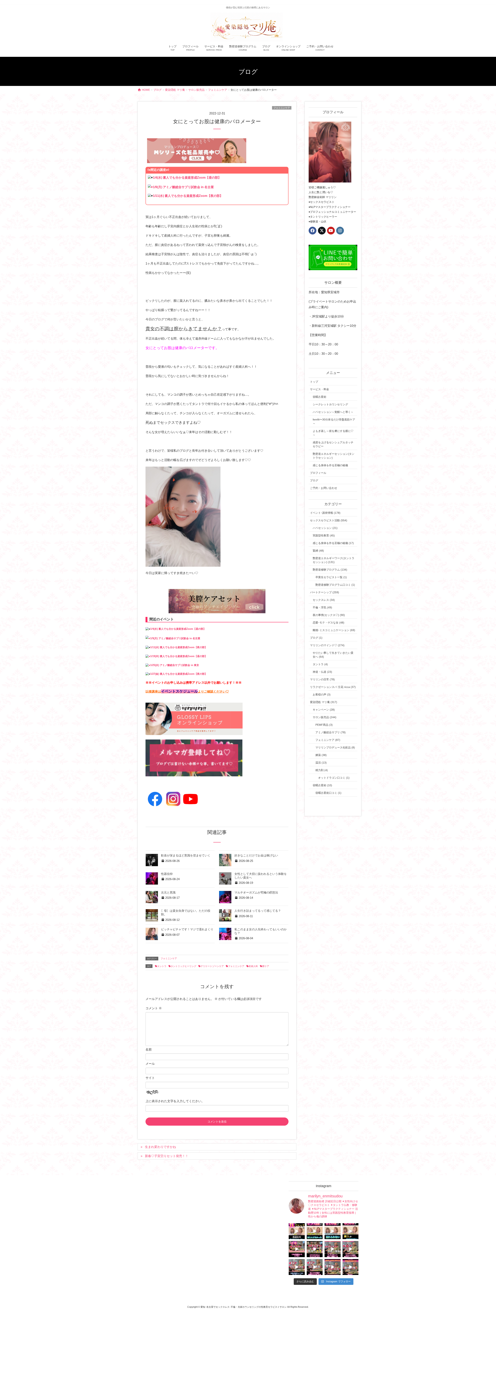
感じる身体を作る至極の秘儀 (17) (333, 543)
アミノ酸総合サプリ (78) (330, 732)
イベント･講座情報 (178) (325, 512)
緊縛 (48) (318, 550)
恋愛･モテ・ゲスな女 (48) (328, 622)
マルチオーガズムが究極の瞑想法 (256, 892)
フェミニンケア (282, 107)
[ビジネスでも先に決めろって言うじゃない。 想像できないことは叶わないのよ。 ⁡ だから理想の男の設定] (351, 1267)
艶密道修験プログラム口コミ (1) (335, 584)
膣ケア (265, 966)
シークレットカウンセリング (330, 404)
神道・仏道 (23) (322, 671)
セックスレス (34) (324, 599)
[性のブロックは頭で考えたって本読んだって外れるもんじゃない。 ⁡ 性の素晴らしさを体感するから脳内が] (297, 1231)
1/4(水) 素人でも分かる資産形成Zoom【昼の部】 (187, 177)
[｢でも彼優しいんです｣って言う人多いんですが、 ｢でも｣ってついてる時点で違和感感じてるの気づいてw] (333, 1267)
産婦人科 (253, 966)
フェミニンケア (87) (327, 739)
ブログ (314, 480)
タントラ (161, 966)
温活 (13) (321, 762)
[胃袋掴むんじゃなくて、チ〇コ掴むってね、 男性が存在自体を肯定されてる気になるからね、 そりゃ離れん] (315, 1231)
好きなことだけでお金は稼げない (256, 855)
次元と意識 (168, 892)
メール (150, 1063)
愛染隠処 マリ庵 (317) (323, 702)
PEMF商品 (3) (324, 724)
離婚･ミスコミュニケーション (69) (334, 630)
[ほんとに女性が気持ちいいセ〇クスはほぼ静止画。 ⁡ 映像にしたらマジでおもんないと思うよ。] (315, 1267)
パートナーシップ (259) (324, 592)
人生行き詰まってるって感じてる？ (257, 910)
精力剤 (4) (321, 770)
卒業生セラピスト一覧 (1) (331, 577)
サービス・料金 (319, 389)
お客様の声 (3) (322, 694)
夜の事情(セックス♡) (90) (329, 615)
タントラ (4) (320, 664)
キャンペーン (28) (324, 709)
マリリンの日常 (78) (322, 679)
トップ (314, 381)
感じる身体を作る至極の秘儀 (330, 465)
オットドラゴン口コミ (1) (334, 777)
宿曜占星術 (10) (322, 785)
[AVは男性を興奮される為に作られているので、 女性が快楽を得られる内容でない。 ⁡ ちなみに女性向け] (297, 1267)
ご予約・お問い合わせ (323, 488)
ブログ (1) (316, 637)
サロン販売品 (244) (324, 717)
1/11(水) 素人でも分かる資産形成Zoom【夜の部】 (188, 195)
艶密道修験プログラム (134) (330, 569)
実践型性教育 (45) (324, 535)
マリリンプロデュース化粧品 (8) (335, 747)
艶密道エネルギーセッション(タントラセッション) (333, 455)
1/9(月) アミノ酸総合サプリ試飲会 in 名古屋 (183, 187)
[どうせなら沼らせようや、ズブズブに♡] (333, 1231)
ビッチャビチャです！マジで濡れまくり (187, 929)
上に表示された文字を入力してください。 (175, 1101)
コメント (154, 1008)
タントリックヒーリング (183, 966)
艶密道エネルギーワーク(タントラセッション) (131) (333, 560)
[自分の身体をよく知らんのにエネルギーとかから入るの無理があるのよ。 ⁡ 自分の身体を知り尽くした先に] (333, 1249)
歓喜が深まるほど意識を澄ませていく (185, 855)
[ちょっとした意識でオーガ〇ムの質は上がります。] (297, 1249)
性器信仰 (167, 873)
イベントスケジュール (179, 691)
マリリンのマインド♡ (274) (327, 645)
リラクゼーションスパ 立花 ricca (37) (333, 686)
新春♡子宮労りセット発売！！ (166, 1156)
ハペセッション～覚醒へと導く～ (333, 411)
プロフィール (318, 472)
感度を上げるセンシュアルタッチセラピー (333, 444)
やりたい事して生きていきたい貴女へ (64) (333, 654)
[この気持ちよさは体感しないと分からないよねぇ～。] (315, 1249)
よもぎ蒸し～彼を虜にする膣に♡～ (333, 432)
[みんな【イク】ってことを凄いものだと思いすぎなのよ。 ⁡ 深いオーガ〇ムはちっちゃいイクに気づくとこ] (351, 1249)
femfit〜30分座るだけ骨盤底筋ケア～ (334, 421)
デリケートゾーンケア (212, 966)
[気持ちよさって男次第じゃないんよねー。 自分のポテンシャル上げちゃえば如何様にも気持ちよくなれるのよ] (351, 1231)
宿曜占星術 (319, 396)
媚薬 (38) (321, 755)
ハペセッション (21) (325, 527)
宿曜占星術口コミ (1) (328, 792)
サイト (150, 1077)
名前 (149, 1049)
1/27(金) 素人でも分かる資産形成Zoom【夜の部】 (178, 673)
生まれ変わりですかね (160, 1147)
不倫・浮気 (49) (322, 607)
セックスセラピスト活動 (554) (328, 520)
